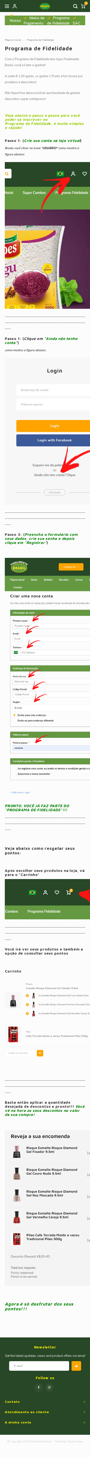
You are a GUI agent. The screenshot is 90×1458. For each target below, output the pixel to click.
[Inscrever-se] (76, 1366)
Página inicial (13, 39)
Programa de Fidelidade (40, 39)
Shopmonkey (75, 1441)
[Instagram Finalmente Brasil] (49, 1387)
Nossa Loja (15, 23)
